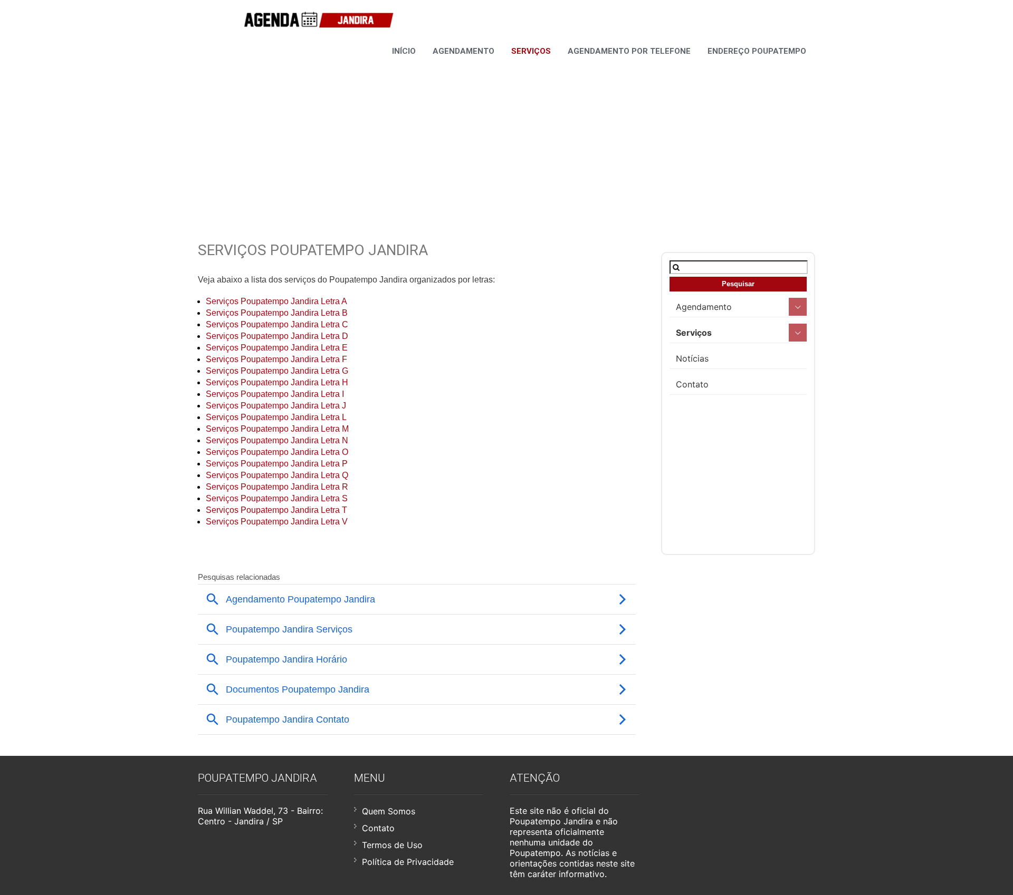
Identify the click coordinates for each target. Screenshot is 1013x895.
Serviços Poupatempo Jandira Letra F (276, 359)
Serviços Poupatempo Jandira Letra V (277, 521)
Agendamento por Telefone (629, 51)
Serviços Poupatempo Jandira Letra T (276, 509)
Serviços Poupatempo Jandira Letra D (277, 336)
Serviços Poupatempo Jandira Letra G (277, 370)
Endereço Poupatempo (757, 51)
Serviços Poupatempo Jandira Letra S (277, 498)
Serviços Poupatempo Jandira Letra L (276, 417)
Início (404, 51)
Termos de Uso (392, 845)
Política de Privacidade (408, 862)
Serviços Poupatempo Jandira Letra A (276, 301)
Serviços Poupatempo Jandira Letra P (277, 463)
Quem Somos (388, 811)
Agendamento (463, 51)
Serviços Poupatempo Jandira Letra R (277, 486)
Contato (692, 384)
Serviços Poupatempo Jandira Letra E (277, 347)
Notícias (692, 358)
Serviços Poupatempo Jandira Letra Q (277, 475)
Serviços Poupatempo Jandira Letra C (277, 324)
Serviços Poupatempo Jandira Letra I (275, 394)
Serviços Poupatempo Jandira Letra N (277, 440)
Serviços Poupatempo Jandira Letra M (277, 428)
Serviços (531, 51)
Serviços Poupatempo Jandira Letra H (277, 382)
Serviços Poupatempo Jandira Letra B (277, 312)
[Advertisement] (506, 136)
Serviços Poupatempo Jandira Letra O (277, 452)
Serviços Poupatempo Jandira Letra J (276, 405)
